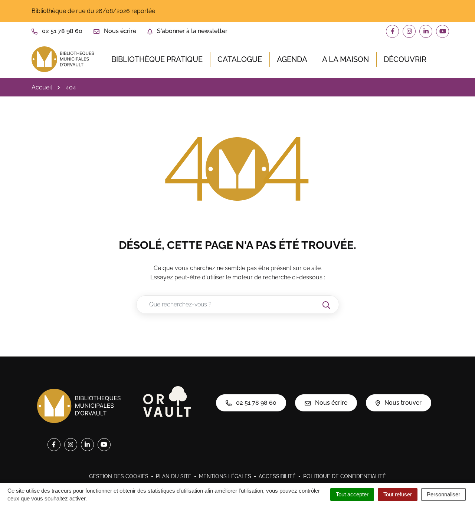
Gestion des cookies (118, 476)
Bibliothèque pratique (157, 59)
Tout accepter (352, 494)
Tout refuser (397, 494)
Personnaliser (443, 494)
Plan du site (173, 476)
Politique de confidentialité (344, 476)
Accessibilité (277, 476)
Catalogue (239, 59)
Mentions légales (225, 476)
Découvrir (405, 59)
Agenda (292, 59)
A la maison (345, 59)
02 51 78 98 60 (255, 402)
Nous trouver (402, 402)
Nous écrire (330, 402)
